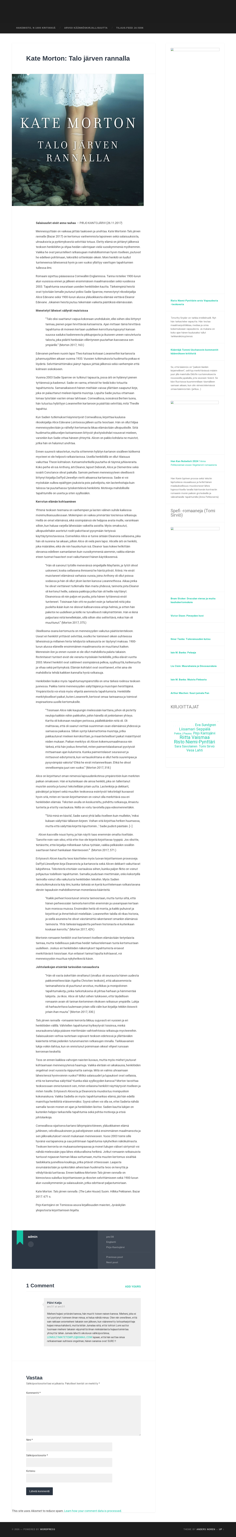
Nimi (29, 1440)
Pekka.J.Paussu (183, 733)
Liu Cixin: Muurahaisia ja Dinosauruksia (194, 666)
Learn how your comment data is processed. (93, 1511)
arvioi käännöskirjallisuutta (86, 28)
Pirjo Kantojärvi (115, 1247)
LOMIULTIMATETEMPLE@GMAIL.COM (69, 1337)
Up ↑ (221, 1529)
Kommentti (33, 1393)
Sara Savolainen (186, 746)
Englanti (111, 1242)
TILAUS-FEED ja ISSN (129, 28)
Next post (112, 1262)
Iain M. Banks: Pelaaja (183, 652)
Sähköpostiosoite (37, 1455)
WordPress (47, 1529)
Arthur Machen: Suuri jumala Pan (190, 693)
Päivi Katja (54, 1302)
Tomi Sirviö (207, 746)
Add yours (133, 1286)
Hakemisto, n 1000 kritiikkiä (36, 28)
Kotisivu (30, 1471)
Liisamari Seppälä (194, 729)
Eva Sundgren (205, 725)
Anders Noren (206, 1529)
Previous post (114, 1257)
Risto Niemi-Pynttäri (194, 742)
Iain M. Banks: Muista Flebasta (189, 679)
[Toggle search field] (218, 28)
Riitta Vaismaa (195, 737)
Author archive (31, 1244)
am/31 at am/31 (56, 1306)
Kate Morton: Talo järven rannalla (78, 58)
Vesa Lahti (194, 750)
